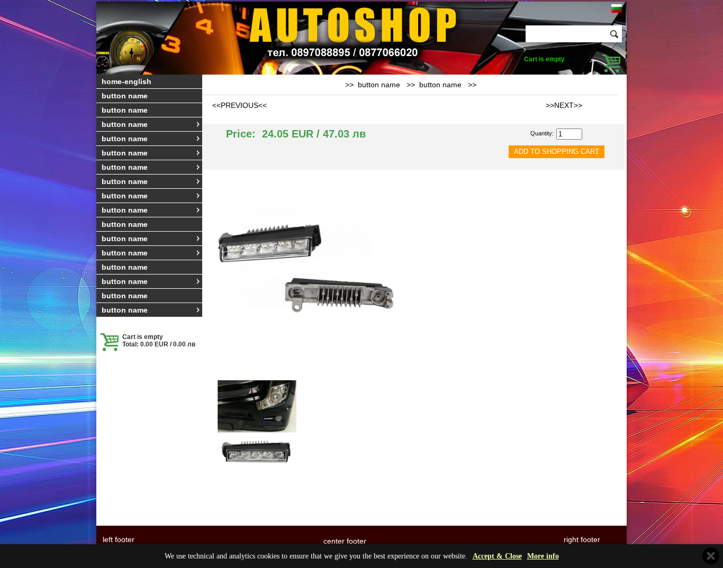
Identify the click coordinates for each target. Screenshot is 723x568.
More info (543, 556)
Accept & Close (497, 556)
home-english (126, 81)
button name (125, 95)
